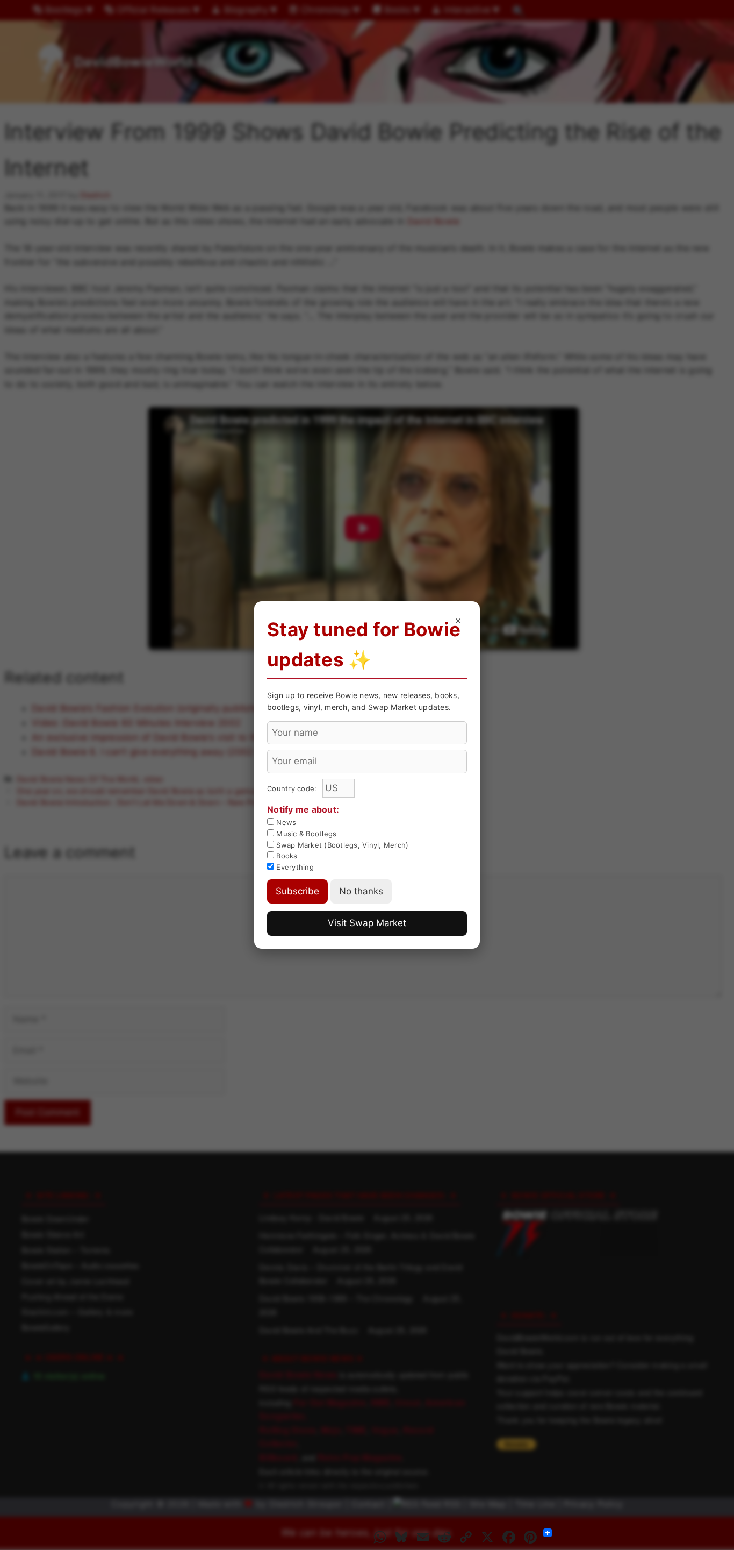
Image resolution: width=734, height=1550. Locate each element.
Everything (294, 867)
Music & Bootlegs (305, 833)
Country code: (293, 788)
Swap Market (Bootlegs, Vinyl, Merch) (341, 845)
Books (286, 855)
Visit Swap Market (367, 923)
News (285, 822)
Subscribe (297, 891)
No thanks (361, 891)
